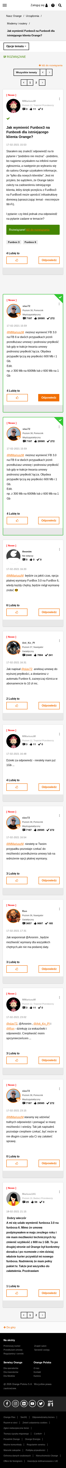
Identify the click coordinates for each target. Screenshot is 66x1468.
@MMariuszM (15, 332)
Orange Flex (9, 1417)
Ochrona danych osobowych (17, 1455)
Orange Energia (32, 1439)
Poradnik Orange (12, 1439)
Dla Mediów (9, 1376)
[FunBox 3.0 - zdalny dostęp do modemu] (43, 72)
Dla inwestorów (11, 1372)
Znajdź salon (40, 1346)
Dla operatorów (11, 1368)
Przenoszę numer (12, 1346)
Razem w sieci (10, 1422)
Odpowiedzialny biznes (43, 1417)
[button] (59, 99)
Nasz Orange (14, 15)
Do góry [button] (11, 1327)
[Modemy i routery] (27, 72)
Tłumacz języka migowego (16, 1434)
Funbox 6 (30, 242)
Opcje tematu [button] (15, 46)
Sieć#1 (23, 1417)
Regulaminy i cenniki (14, 1353)
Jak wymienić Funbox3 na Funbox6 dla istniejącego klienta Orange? (28, 132)
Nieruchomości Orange (47, 1455)
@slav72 (26, 669)
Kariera (37, 1376)
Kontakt (37, 1372)
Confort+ (38, 1434)
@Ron (10, 1028)
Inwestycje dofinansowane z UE (42, 1461)
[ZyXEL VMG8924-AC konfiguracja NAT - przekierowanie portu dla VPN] (49, 72)
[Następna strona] (42, 82)
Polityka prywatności (35, 1450)
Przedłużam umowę (13, 1350)
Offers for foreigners (13, 1461)
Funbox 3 (14, 242)
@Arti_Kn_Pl (41, 1023)
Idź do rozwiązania (52, 65)
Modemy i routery (17, 23)
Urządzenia (32, 15)
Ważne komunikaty (13, 1444)
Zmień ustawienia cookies (35, 1422)
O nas (36, 1368)
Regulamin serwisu (36, 1444)
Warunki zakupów (12, 1450)
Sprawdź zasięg (41, 1350)
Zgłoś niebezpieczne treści (16, 1428)
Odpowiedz (49, 260)
